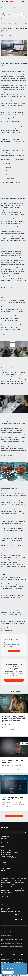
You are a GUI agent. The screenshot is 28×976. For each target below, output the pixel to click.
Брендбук (17, 914)
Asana (9, 23)
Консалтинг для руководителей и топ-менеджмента (7, 912)
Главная (3, 7)
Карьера (3, 23)
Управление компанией (7, 901)
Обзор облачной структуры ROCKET (6, 905)
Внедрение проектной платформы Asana (5, 909)
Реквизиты (4, 846)
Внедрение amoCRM (5, 880)
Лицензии (3, 894)
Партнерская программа (18, 910)
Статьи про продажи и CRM (20, 878)
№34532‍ (22, 946)
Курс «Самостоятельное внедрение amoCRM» (6, 889)
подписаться (7, 972)
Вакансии (17, 907)
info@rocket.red (4, 838)
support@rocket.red (5, 839)
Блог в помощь (18, 874)
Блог (6, 7)
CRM (19, 23)
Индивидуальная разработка (6, 892)
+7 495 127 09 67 (5, 836)
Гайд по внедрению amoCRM (7, 886)
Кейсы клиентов (18, 880)
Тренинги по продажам (5, 896)
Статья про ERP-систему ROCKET (19, 883)
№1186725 (21, 943)
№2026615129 (24, 944)
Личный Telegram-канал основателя (19, 891)
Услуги (16, 901)
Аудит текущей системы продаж (7, 878)
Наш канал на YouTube (19, 886)
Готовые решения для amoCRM (7, 884)
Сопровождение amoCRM (6, 882)
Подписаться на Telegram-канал (14, 680)
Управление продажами (7, 874)
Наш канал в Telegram (19, 888)
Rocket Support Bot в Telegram (7, 842)
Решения (17, 904)
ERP (15, 23)
